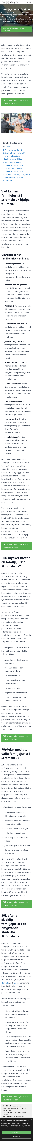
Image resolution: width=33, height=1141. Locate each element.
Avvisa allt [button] (16, 1137)
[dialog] (16, 1129)
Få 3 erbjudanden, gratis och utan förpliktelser (13, 29)
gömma (7, 146)
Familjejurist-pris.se (11, 2)
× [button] (31, 1120)
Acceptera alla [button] (16, 1132)
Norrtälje (5, 983)
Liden (16, 983)
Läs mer (10, 1128)
